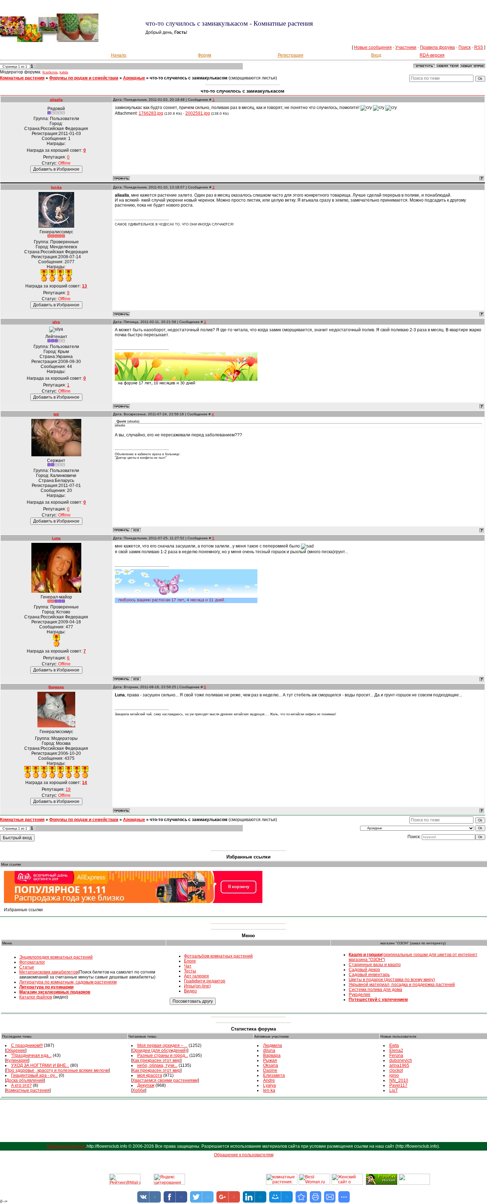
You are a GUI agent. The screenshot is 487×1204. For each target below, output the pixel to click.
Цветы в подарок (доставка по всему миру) (392, 979)
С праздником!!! (27, 1045)
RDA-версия (432, 55)
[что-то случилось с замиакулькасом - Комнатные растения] (301, 1197)
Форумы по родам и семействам (83, 78)
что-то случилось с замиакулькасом (188, 78)
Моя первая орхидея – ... (162, 1045)
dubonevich (400, 1060)
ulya (56, 322)
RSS (478, 47)
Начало (118, 55)
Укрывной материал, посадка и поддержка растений (402, 984)
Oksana (270, 1065)
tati (56, 414)
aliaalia (56, 100)
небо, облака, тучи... (157, 1065)
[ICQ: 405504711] (136, 530)
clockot (396, 1070)
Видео (190, 990)
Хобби (138, 1090)
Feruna (396, 1055)
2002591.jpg (197, 113)
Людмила (272, 1045)
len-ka (56, 187)
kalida (64, 72)
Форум (204, 55)
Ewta (394, 1045)
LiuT (393, 1090)
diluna (269, 1050)
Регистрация (290, 55)
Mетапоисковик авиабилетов (48, 972)
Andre (269, 1080)
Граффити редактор (204, 981)
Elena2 (396, 1050)
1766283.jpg (151, 113)
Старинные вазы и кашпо (375, 964)
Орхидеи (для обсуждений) (159, 1050)
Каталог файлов (35, 997)
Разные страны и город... (162, 1055)
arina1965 (399, 1065)
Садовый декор (364, 969)
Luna (56, 538)
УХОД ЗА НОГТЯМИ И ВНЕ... (40, 1065)
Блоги (190, 961)
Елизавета (274, 1075)
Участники (405, 47)
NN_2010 (398, 1080)
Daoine (270, 1070)
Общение (15, 1050)
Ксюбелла (49, 72)
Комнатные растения (22, 78)
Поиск (464, 47)
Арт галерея (196, 976)
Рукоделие (359, 994)
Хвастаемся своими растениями (165, 1080)
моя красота (149, 1075)
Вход (376, 55)
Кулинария (17, 1060)
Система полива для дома (375, 989)
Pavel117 (398, 1085)
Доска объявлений (25, 1080)
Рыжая (270, 1060)
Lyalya (269, 1085)
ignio (394, 1075)
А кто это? (21, 1085)
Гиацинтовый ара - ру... (34, 1075)
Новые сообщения (373, 47)
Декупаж (145, 1085)
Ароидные (134, 78)
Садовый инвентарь (369, 974)
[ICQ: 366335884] (136, 679)
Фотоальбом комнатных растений (218, 956)
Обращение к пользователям (243, 1154)
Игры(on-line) (197, 986)
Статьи (26, 967)
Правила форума (437, 47)
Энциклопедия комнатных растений (56, 957)
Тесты (190, 971)
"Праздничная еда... (31, 1055)
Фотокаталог (32, 962)
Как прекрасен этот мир (156, 1060)
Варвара (56, 687)
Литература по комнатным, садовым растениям (68, 982)
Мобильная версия (66, 1146)
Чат (187, 966)
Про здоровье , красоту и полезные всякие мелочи (57, 1070)
